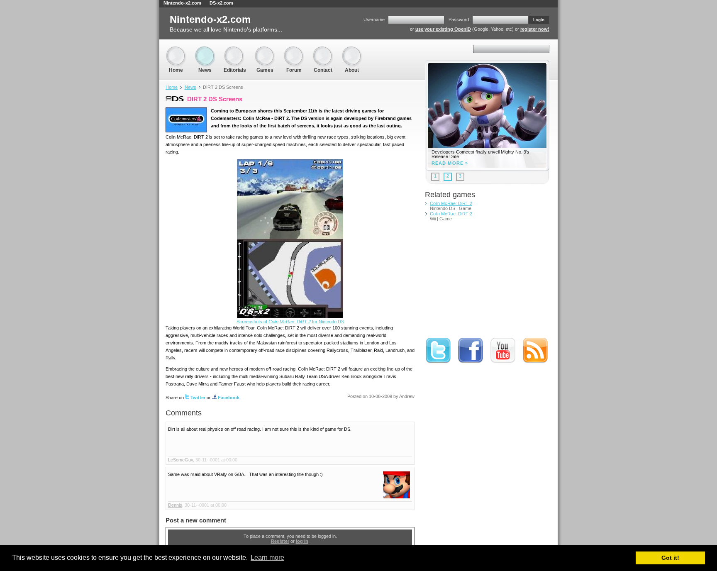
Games (264, 49)
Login (538, 19)
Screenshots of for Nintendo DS (290, 321)
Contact (322, 49)
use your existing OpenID (443, 29)
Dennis (175, 505)
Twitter (197, 397)
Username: (374, 19)
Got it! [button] (670, 557)
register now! (534, 29)
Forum (293, 49)
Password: (459, 19)
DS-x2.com (221, 2)
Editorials (234, 49)
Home (175, 49)
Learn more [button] (267, 557)
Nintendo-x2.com (182, 2)
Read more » (450, 163)
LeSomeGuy (180, 459)
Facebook (228, 397)
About (351, 49)
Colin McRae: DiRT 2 (451, 203)
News (204, 49)
